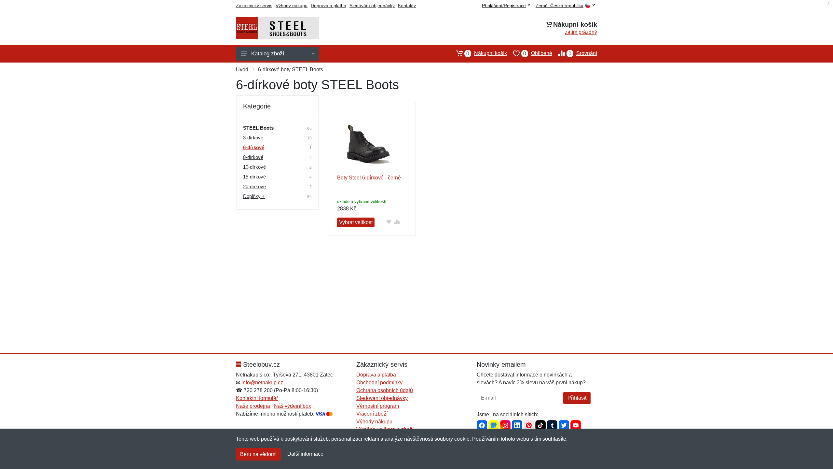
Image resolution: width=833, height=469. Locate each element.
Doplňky (254, 196)
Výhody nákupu (291, 5)
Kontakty (407, 5)
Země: (559, 5)
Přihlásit (576, 398)
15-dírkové (254, 176)
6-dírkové (253, 147)
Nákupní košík (486, 53)
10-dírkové (254, 167)
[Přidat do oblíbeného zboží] (389, 222)
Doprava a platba (328, 5)
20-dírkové (254, 186)
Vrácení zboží (372, 414)
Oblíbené (537, 53)
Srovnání (582, 53)
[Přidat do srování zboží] (397, 222)
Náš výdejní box (292, 406)
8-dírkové (253, 157)
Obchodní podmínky (379, 382)
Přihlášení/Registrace (504, 5)
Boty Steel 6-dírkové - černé (369, 177)
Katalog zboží (267, 53)
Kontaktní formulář (257, 398)
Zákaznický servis (254, 5)
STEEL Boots (258, 128)
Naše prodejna (253, 406)
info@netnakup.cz (262, 382)
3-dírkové (253, 137)
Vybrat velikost (356, 222)
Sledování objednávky (372, 5)
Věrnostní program (377, 406)
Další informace (305, 454)
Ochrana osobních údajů (384, 390)
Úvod (242, 69)
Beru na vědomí (258, 454)
